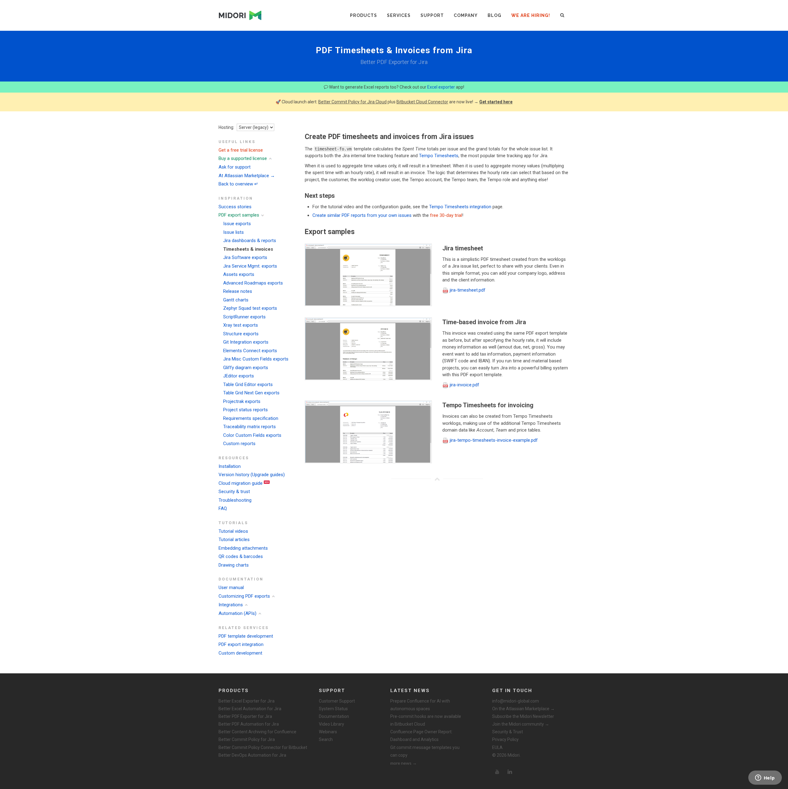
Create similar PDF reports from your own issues (362, 215)
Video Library (331, 724)
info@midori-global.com (515, 701)
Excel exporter (441, 87)
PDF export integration (241, 644)
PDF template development (246, 636)
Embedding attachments (243, 548)
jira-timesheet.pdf (467, 290)
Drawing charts (234, 565)
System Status (333, 708)
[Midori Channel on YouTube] (497, 772)
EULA (497, 747)
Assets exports (238, 274)
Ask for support (235, 167)
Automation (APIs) (237, 613)
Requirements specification (250, 418)
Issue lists (233, 232)
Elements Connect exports (250, 350)
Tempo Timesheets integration (460, 206)
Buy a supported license (243, 158)
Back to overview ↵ (238, 184)
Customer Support (337, 701)
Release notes (237, 291)
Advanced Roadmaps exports (253, 283)
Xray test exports (240, 325)
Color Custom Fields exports (252, 435)
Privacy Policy (505, 739)
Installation (230, 466)
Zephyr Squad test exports (250, 308)
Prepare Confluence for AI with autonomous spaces (420, 705)
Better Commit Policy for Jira (247, 739)
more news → (403, 763)
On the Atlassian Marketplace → (523, 708)
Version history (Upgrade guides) (252, 474)
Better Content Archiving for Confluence (257, 731)
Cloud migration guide (241, 483)
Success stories (235, 206)
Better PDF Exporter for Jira (245, 716)
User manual (231, 587)
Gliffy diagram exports (245, 367)
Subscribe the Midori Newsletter (523, 716)
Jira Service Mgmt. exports (250, 266)
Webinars (328, 731)
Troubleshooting (235, 500)
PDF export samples (239, 215)
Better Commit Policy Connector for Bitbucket (263, 747)
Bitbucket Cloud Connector (422, 101)
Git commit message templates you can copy (425, 751)
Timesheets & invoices (248, 249)
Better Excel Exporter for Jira (247, 701)
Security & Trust (507, 731)
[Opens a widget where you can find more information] (765, 778)
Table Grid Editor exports (248, 384)
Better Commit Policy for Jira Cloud (352, 101)
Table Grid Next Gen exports (251, 393)
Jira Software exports (245, 257)
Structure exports (241, 334)
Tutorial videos (233, 531)
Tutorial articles (234, 539)
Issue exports (237, 223)
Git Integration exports (245, 342)
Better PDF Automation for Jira (249, 724)
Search (326, 739)
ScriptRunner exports (244, 317)
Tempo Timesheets (438, 155)
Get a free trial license (241, 150)
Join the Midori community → (520, 724)
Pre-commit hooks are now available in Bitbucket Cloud (425, 720)
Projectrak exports (241, 401)
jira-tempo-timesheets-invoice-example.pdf (494, 440)
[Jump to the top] (437, 479)
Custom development (240, 653)
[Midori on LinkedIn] (510, 772)
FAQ (223, 508)
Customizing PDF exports (244, 596)
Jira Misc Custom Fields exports (255, 359)
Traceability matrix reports (249, 426)
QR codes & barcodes (241, 556)
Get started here (496, 101)
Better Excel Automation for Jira (250, 708)
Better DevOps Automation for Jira (252, 755)
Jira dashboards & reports (249, 240)
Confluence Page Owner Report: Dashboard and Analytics (421, 735)
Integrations (231, 605)
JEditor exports (238, 376)
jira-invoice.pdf (464, 385)
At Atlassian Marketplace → (247, 175)
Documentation (334, 716)
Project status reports (245, 409)
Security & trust (234, 491)
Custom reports (239, 443)
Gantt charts (235, 300)
